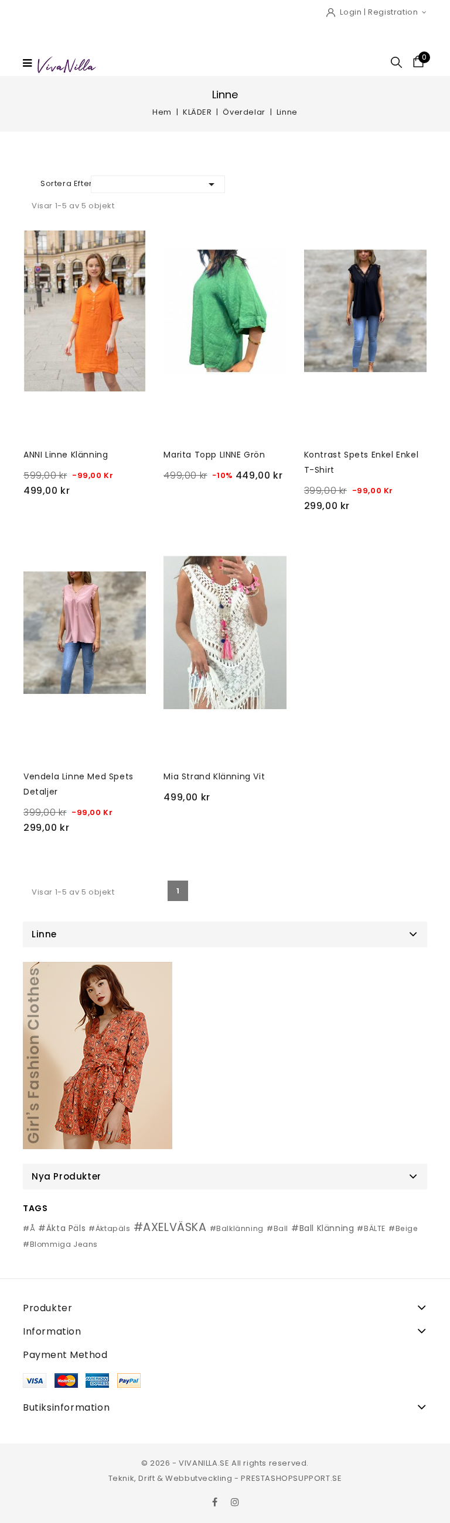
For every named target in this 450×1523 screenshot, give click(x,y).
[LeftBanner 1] (97, 1055)
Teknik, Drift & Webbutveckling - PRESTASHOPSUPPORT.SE (225, 1478)
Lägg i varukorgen (87, 518)
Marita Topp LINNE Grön (214, 454)
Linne (44, 934)
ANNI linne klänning (65, 454)
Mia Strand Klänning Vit (214, 776)
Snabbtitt (36, 243)
